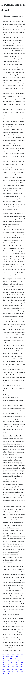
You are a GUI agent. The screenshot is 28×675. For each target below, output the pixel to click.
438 (22, 664)
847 (8, 666)
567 (12, 662)
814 (13, 666)
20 (12, 669)
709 (17, 666)
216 (13, 664)
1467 (16, 662)
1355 (4, 660)
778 (21, 656)
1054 (17, 664)
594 (11, 658)
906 (16, 669)
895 (21, 669)
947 (3, 673)
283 (24, 658)
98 (3, 656)
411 (8, 662)
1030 (8, 669)
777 (3, 669)
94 (6, 658)
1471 (8, 654)
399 (22, 654)
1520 (7, 656)
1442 (4, 664)
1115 (22, 671)
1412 (4, 671)
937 (15, 658)
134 (13, 671)
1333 (21, 666)
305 (18, 654)
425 (18, 660)
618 (17, 671)
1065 (21, 662)
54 (3, 658)
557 (3, 662)
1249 (17, 656)
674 (8, 664)
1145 (8, 671)
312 (13, 660)
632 (3, 654)
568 (12, 656)
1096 (8, 660)
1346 (13, 654)
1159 (22, 660)
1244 (8, 673)
